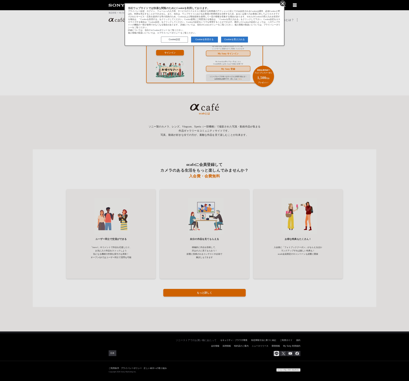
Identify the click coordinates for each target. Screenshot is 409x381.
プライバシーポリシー (169, 33)
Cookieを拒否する (204, 39)
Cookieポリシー (160, 30)
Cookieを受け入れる (234, 39)
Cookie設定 (174, 39)
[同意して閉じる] (282, 3)
